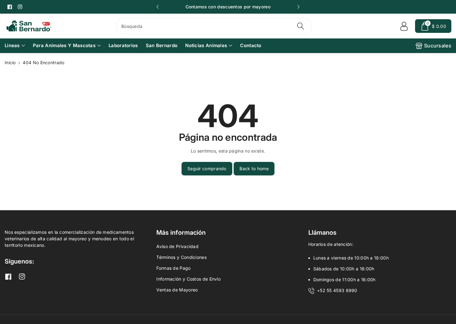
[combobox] (214, 26)
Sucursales (437, 45)
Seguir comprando (206, 168)
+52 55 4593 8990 (337, 290)
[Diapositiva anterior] (158, 7)
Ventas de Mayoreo (177, 289)
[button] (433, 26)
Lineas (12, 45)
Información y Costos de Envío (188, 279)
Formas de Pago (173, 268)
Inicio (10, 62)
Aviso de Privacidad (177, 246)
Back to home (254, 168)
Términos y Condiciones (181, 257)
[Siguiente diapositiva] (298, 7)
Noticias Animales (206, 45)
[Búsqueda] (300, 26)
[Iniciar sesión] (404, 26)
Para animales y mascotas (64, 45)
